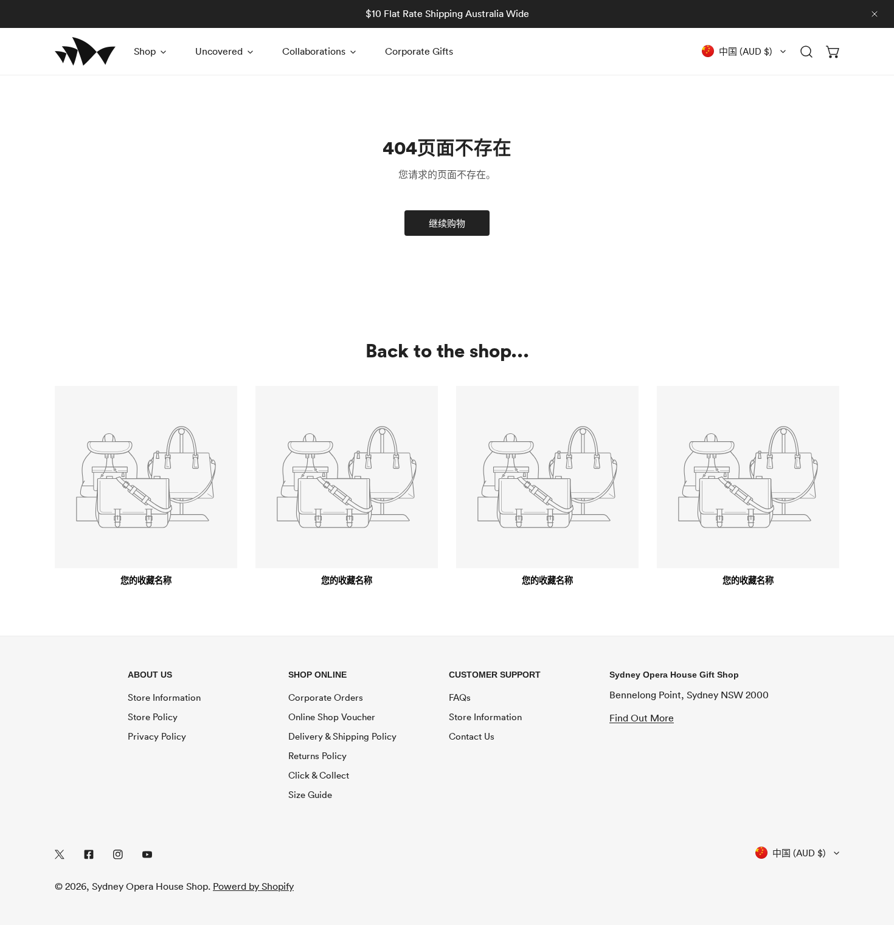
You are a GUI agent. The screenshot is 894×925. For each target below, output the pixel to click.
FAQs (460, 697)
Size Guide (310, 794)
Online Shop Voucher (331, 716)
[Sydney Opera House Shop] (85, 51)
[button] (833, 51)
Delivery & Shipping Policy (342, 736)
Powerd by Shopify (253, 886)
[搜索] (806, 51)
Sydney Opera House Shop (150, 886)
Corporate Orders (325, 697)
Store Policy (153, 716)
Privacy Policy (157, 736)
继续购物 (447, 223)
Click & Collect (318, 775)
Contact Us (471, 736)
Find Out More (641, 718)
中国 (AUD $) (745, 51)
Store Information (164, 697)
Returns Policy (317, 755)
